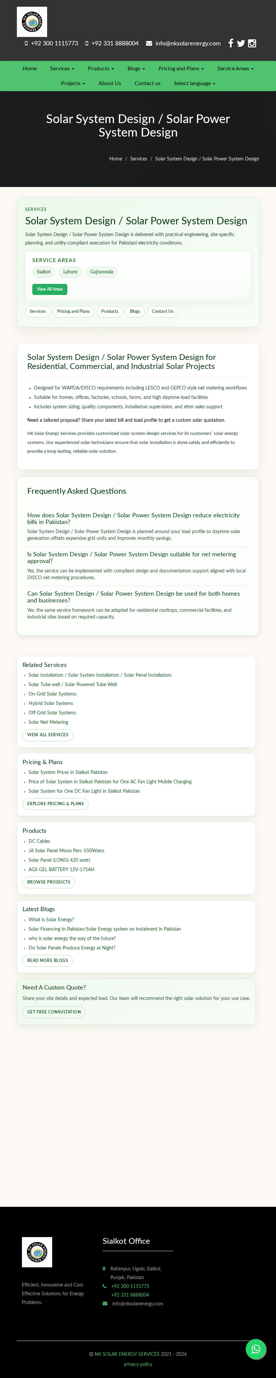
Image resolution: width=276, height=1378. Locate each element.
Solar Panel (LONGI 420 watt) (59, 860)
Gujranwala (101, 272)
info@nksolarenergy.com (186, 44)
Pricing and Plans (180, 68)
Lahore (70, 272)
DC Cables (39, 841)
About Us (110, 83)
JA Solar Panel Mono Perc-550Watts (66, 851)
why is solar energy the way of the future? (72, 938)
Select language (193, 83)
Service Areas (233, 68)
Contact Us (163, 311)
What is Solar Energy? (51, 920)
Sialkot (43, 272)
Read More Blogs (47, 961)
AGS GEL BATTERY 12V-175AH (62, 869)
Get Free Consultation (54, 1012)
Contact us (148, 83)
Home (30, 68)
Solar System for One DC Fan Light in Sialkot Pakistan (84, 791)
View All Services (47, 735)
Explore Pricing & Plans (55, 804)
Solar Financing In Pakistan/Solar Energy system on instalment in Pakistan (105, 929)
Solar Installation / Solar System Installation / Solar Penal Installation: (100, 675)
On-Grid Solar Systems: (53, 694)
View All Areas (50, 289)
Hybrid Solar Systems (51, 703)
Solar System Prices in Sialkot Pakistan (68, 772)
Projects (71, 83)
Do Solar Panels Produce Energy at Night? (72, 948)
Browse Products (48, 882)
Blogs (135, 68)
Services (60, 68)
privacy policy (138, 1364)
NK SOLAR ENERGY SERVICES (127, 1354)
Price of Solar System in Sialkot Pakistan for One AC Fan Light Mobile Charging (110, 782)
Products (99, 68)
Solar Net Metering (48, 722)
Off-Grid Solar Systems (52, 713)
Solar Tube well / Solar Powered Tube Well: (73, 684)
